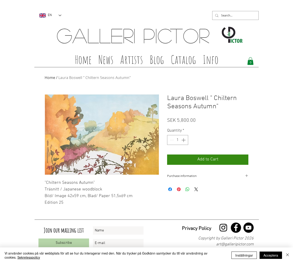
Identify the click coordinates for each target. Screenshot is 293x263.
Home (50, 77)
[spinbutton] (177, 140)
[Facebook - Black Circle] (236, 227)
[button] (131, 61)
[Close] (287, 255)
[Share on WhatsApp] (187, 189)
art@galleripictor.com (235, 244)
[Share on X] (196, 189)
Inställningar (244, 255)
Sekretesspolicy (28, 257)
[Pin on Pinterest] (179, 189)
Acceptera (270, 255)
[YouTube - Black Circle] (248, 227)
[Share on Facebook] (170, 189)
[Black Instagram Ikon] (223, 227)
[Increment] (183, 140)
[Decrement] (171, 140)
